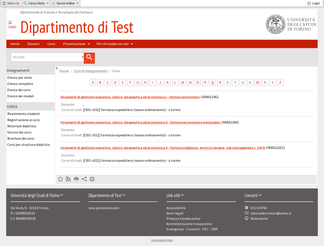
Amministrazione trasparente (189, 224)
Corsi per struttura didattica (28, 144)
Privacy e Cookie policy (183, 218)
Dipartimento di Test (77, 26)
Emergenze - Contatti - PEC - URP (192, 229)
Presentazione (74, 43)
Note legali (174, 213)
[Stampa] (76, 179)
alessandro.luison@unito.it (271, 213)
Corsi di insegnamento (91, 71)
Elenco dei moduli (20, 96)
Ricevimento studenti (23, 113)
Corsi (51, 43)
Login (316, 3)
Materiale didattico (21, 126)
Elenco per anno (19, 77)
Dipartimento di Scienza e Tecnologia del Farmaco (56, 12)
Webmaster (259, 218)
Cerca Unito (36, 3)
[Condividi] (84, 179)
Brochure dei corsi (20, 138)
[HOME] (60, 179)
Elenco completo (20, 83)
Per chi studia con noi (112, 43)
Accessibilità (175, 208)
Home (15, 43)
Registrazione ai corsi (23, 120)
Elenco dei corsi (19, 90)
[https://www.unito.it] (290, 34)
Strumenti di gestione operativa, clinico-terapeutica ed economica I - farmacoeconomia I (130, 97)
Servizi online (66, 3)
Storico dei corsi (19, 132)
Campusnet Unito (162, 240)
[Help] (92, 179)
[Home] (12, 26)
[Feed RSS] (68, 179)
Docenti (33, 43)
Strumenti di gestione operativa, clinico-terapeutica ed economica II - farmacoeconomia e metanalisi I (140, 122)
